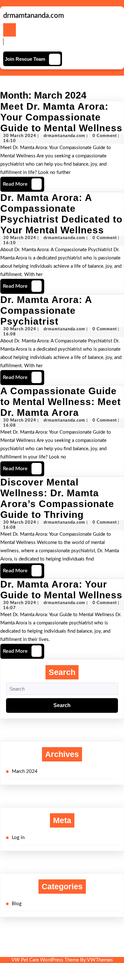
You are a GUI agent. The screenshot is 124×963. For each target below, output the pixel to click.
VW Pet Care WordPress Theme (45, 960)
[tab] (9, 30)
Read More (21, 182)
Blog (17, 903)
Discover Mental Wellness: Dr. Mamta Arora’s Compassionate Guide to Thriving (57, 498)
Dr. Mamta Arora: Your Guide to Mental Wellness (61, 589)
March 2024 (25, 771)
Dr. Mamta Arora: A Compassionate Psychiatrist (46, 310)
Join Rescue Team (25, 59)
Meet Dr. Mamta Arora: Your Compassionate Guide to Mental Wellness (61, 117)
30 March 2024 (19, 136)
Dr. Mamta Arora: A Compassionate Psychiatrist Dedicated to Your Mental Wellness (61, 213)
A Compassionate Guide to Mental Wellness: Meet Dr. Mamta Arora (60, 402)
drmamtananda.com (33, 15)
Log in (18, 837)
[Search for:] (62, 689)
